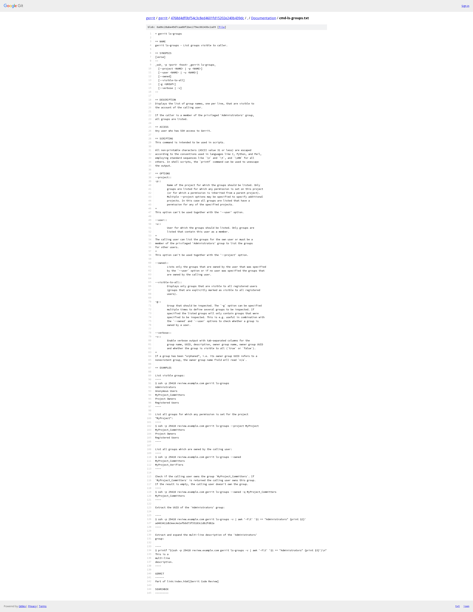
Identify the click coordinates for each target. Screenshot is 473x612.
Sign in (465, 6)
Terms (43, 606)
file (222, 27)
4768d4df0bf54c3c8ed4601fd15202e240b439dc (207, 18)
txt (457, 606)
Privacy (32, 606)
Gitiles (22, 606)
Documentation (263, 18)
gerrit (150, 18)
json (466, 606)
